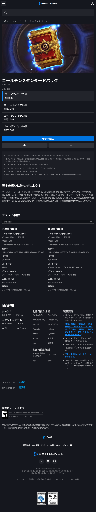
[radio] (48, 96)
